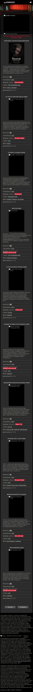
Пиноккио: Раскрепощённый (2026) (16, 41)
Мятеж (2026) (16, 208)
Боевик (9, 199)
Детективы (21, 199)
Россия (10, 312)
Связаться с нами (5, 690)
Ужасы (9, 87)
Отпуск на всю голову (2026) (16, 267)
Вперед (23, 607)
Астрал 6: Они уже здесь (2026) (16, 96)
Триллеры (14, 87)
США (9, 85)
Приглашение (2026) (16, 547)
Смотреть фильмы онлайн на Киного (9, 2)
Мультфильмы (11, 541)
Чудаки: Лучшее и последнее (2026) (16, 324)
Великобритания (15, 85)
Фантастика (10, 429)
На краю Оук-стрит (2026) (16, 438)
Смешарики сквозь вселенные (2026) (16, 382)
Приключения (23, 429)
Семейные (18, 541)
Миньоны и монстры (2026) (16, 494)
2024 (12, 642)
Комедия (9, 315)
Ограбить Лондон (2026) (16, 152)
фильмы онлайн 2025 (24, 661)
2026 (12, 79)
